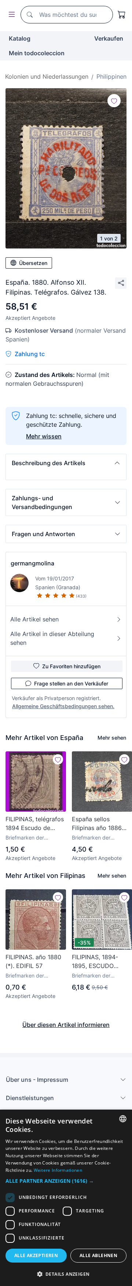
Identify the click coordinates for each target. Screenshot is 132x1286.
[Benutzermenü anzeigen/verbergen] (10, 15)
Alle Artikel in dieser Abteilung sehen (52, 638)
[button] (66, 463)
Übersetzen (33, 263)
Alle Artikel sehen (34, 619)
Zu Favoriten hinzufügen (71, 666)
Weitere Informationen (58, 1170)
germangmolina (32, 563)
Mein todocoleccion (37, 53)
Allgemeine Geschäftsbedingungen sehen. (63, 706)
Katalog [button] (19, 38)
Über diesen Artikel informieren (66, 1024)
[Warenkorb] (121, 14)
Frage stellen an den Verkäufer (71, 683)
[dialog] (66, 1198)
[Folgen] (114, 100)
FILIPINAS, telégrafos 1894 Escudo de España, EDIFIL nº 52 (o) (35, 823)
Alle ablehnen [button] (98, 1255)
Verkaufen (108, 38)
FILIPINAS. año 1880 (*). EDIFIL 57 (33, 961)
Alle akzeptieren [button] (36, 1255)
